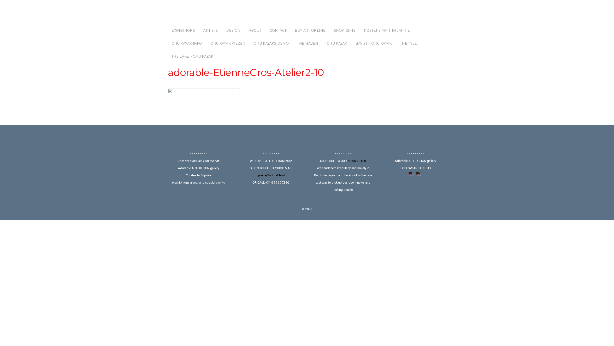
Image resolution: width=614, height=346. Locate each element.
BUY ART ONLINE (310, 30)
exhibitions (183, 30)
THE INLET (409, 43)
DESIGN (233, 30)
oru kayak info (186, 43)
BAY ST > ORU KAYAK (373, 43)
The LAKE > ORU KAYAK (192, 56)
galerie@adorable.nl (271, 175)
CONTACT (278, 30)
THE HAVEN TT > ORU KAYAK (322, 43)
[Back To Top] (307, 138)
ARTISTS (210, 30)
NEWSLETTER (357, 161)
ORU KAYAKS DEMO (271, 43)
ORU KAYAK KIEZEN (227, 43)
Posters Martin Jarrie (387, 30)
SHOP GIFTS (344, 30)
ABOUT (255, 30)
